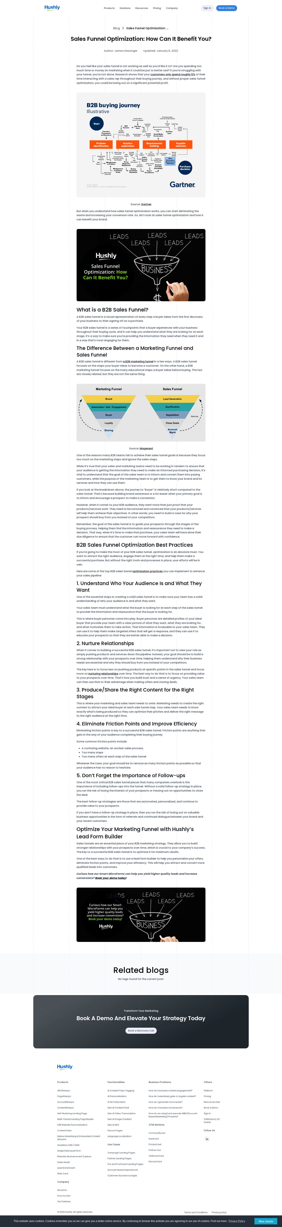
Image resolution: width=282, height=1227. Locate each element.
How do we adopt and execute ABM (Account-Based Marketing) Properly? (173, 1115)
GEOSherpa (63, 1090)
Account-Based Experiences (123, 1169)
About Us (62, 1190)
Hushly (68, 1211)
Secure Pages (115, 1130)
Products (109, 8)
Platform (208, 1090)
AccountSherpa (65, 1102)
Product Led (155, 1144)
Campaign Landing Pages (121, 1152)
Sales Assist (63, 1162)
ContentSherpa (65, 1107)
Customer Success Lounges (122, 1175)
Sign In (207, 1113)
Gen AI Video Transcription (122, 1113)
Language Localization (119, 1136)
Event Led (154, 1138)
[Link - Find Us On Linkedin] (207, 1139)
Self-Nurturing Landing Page (72, 1113)
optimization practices (147, 571)
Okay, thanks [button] (266, 1221)
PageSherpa (64, 1096)
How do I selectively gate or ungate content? (172, 1096)
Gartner (146, 204)
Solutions (125, 8)
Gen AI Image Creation (120, 1119)
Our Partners (64, 1201)
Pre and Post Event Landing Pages (125, 1164)
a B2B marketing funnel (138, 361)
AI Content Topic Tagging (121, 1090)
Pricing (157, 8)
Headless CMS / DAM (68, 1145)
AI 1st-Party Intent (116, 1102)
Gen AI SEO (113, 1124)
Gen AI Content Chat (118, 1107)
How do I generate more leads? (166, 1102)
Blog (116, 28)
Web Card (62, 1173)
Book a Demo (211, 1107)
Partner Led (155, 1150)
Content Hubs (64, 1130)
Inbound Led (155, 1161)
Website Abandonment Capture (74, 1156)
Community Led (157, 1133)
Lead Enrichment (66, 1167)
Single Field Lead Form (69, 1150)
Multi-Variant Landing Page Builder (75, 1119)
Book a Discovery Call (141, 1030)
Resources (141, 8)
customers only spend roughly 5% (172, 74)
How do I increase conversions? (166, 1107)
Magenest (146, 448)
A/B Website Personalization (72, 1124)
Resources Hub (212, 1102)
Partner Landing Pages (120, 1158)
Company (172, 8)
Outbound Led (156, 1155)
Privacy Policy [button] (237, 1221)
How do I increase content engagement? (170, 1090)
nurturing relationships (103, 674)
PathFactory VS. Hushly (212, 1121)
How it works (63, 1195)
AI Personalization (117, 1096)
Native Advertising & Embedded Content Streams (78, 1138)
